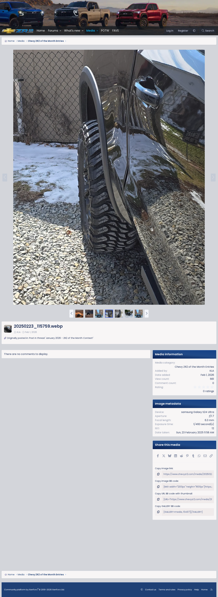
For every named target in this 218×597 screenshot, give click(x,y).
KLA (18, 332)
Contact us (150, 589)
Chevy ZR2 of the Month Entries (194, 367)
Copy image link (164, 468)
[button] (60, 31)
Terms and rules (167, 589)
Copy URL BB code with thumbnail (173, 493)
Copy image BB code (166, 481)
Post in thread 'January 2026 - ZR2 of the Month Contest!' (61, 338)
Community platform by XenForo (34, 589)
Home (41, 31)
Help (196, 589)
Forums (53, 31)
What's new (72, 31)
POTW (105, 31)
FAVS (115, 31)
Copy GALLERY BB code (167, 506)
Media (90, 31)
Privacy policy (185, 589)
